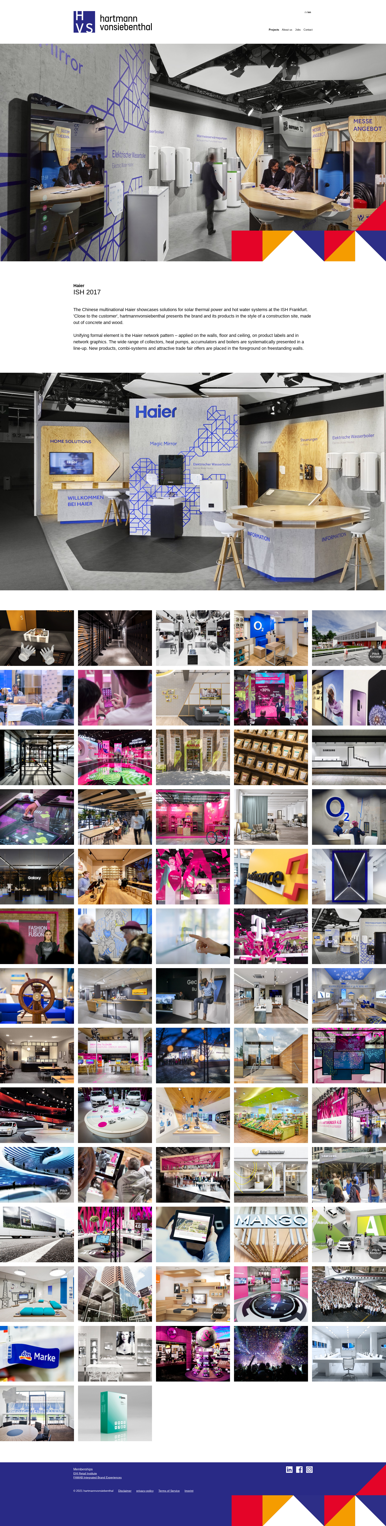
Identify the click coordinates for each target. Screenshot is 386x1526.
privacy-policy (145, 1490)
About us (287, 29)
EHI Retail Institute (85, 1473)
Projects (274, 29)
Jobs (298, 29)
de (305, 12)
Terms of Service (169, 1490)
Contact (308, 29)
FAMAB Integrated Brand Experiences (97, 1477)
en (309, 12)
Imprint (189, 1490)
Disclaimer (124, 1490)
